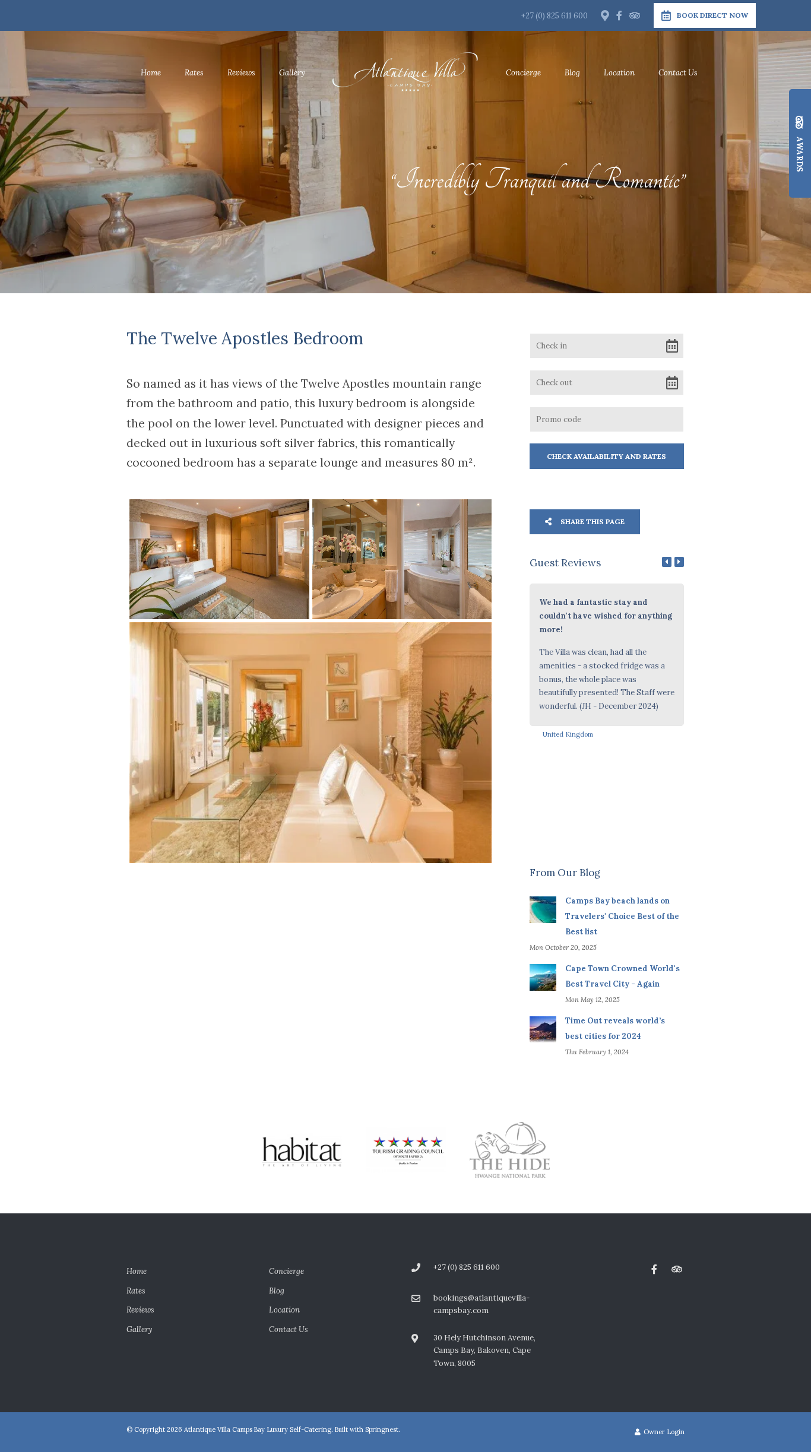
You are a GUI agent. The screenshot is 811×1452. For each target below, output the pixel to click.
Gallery (292, 73)
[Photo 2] (402, 559)
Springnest (381, 1429)
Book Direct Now (712, 15)
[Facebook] (619, 15)
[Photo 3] (310, 742)
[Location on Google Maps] (604, 15)
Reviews (241, 73)
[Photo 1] (219, 559)
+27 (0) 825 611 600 (554, 16)
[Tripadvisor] (634, 15)
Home (151, 73)
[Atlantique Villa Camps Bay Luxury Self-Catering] (405, 72)
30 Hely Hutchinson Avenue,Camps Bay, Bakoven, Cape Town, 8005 (484, 1350)
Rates (194, 73)
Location (619, 73)
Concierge (523, 73)
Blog (572, 73)
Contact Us (678, 73)
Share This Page (592, 521)
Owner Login (663, 1432)
